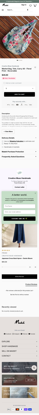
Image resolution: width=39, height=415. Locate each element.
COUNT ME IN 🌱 (19, 218)
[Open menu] (3, 10)
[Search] (35, 10)
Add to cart (20, 94)
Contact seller (19, 187)
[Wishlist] (35, 67)
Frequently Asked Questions (13, 157)
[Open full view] (36, 56)
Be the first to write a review (19, 294)
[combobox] (19, 10)
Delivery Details (8, 138)
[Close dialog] (35, 193)
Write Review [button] (19, 276)
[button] (27, 10)
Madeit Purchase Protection (13, 152)
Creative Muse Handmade (19, 178)
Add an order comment (13, 83)
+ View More (8, 131)
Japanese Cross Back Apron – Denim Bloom (17, 258)
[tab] (31, 284)
